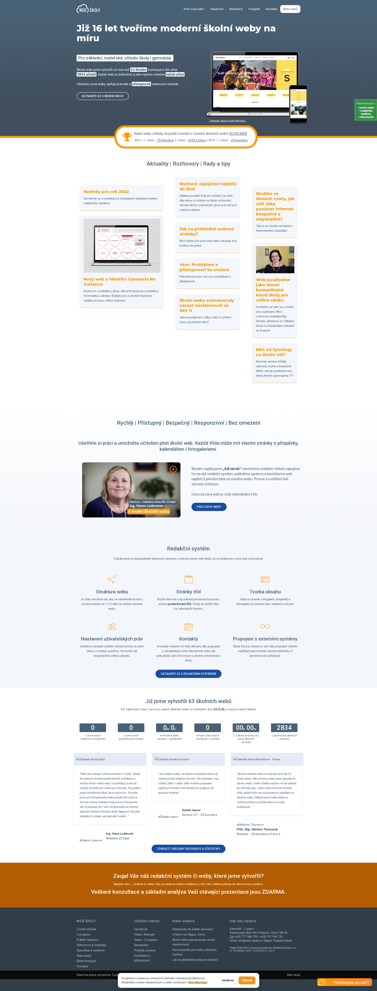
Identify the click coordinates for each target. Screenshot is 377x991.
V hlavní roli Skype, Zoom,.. (189, 934)
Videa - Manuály (144, 934)
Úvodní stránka (86, 929)
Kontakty (271, 9)
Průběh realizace (88, 940)
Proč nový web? (194, 9)
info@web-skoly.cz (250, 940)
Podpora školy (282, 940)
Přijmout (247, 980)
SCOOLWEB (238, 133)
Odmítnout (228, 980)
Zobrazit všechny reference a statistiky (188, 848)
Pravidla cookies (145, 950)
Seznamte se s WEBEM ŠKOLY (103, 96)
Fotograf (254, 9)
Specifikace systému (91, 950)
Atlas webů (290, 9)
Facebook (140, 929)
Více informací (197, 982)
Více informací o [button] (366, 110)
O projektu (83, 934)
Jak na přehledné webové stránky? (195, 960)
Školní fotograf (86, 961)
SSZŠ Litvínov (197, 140)
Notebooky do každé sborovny (192, 929)
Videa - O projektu (145, 940)
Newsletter (141, 945)
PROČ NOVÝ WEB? (209, 506)
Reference (236, 9)
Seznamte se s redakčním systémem (188, 673)
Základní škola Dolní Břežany (227, 121)
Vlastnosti (216, 9)
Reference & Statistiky (91, 945)
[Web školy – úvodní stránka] (88, 9)
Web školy (293, 975)
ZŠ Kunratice (165, 140)
